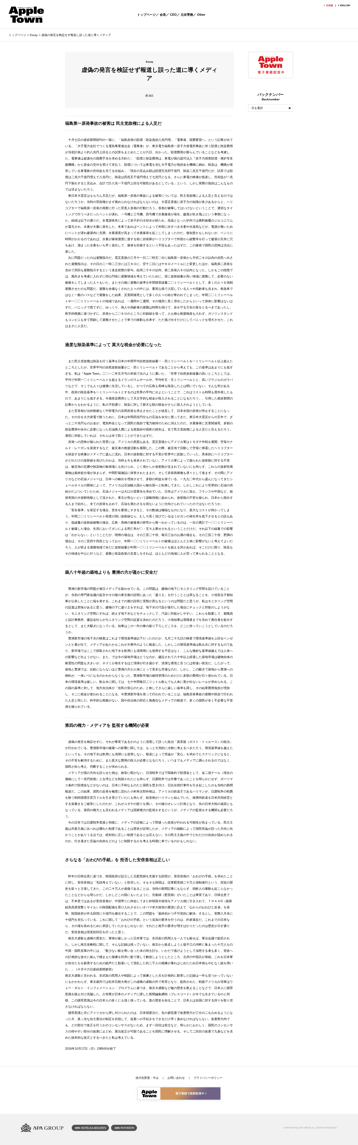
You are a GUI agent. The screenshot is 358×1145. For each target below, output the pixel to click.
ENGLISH (345, 5)
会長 (163, 14)
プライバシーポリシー (208, 1077)
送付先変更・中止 (147, 1077)
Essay (34, 35)
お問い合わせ (176, 1077)
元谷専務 (187, 14)
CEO (173, 14)
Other (201, 14)
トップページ (146, 14)
